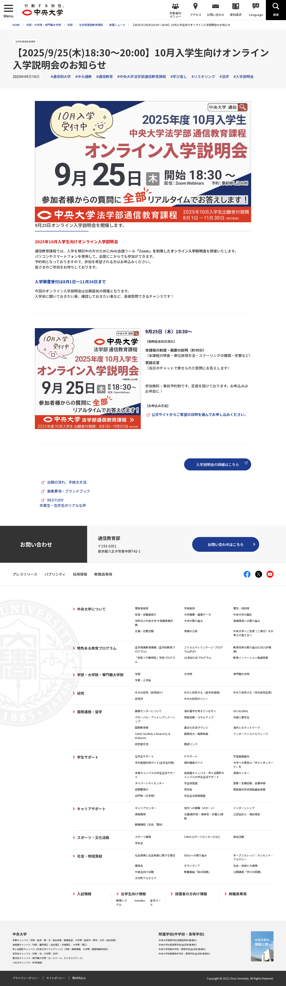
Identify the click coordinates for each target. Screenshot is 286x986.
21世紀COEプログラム (197, 657)
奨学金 (188, 789)
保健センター (241, 773)
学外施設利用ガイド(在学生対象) (154, 762)
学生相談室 (191, 783)
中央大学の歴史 (242, 614)
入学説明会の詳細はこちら (217, 464)
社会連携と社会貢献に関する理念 (155, 855)
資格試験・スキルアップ (199, 717)
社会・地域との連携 (245, 865)
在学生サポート (144, 756)
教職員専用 (238, 894)
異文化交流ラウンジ (196, 727)
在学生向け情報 (133, 894)
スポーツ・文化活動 (93, 837)
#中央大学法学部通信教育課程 (141, 76)
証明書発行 (141, 789)
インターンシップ (243, 808)
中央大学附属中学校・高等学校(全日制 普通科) (182, 949)
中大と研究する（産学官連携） (203, 692)
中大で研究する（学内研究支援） (253, 692)
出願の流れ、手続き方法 (66, 482)
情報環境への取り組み (246, 621)
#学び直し (178, 76)
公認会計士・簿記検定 (246, 814)
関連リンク (191, 744)
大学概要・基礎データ (197, 614)
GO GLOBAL (240, 711)
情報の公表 (191, 631)
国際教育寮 (141, 727)
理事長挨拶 (141, 608)
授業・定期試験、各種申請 (249, 783)
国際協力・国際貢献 (196, 734)
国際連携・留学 (89, 711)
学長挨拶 (189, 608)
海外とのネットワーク (246, 727)
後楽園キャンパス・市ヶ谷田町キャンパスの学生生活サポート (204, 775)
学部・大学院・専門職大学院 (100, 674)
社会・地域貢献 (89, 856)
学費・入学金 (143, 680)
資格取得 (140, 814)
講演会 (139, 865)
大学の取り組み (193, 621)
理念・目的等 (241, 608)
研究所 (139, 699)
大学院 (188, 674)
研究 (80, 693)
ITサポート (191, 756)
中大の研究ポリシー (196, 699)
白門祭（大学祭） (145, 795)
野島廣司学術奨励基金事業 (249, 789)
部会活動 (238, 837)
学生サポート (88, 757)
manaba (140, 900)
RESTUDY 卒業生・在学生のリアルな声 (63, 502)
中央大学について (91, 609)
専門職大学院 (241, 674)
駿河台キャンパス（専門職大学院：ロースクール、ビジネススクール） (48, 958)
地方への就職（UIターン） (200, 808)
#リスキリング (203, 76)
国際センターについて (148, 711)
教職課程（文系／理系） (149, 824)
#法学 (224, 76)
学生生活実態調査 (195, 795)
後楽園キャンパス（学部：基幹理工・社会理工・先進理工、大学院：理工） (50, 944)
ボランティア (192, 865)
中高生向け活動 (144, 872)
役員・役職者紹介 (145, 614)
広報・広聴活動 (144, 631)
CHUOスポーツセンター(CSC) (202, 837)
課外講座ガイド (193, 762)
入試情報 (84, 894)
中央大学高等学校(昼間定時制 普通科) (178, 940)
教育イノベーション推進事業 (250, 657)
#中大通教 (83, 76)
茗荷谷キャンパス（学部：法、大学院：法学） (36, 953)
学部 (137, 674)
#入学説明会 (243, 76)
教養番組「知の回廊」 (197, 872)
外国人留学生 (241, 717)
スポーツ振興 (143, 837)
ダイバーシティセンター (149, 783)
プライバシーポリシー (26, 978)
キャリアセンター (145, 808)
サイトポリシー (55, 978)
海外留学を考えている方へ (200, 711)
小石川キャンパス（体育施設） (28, 962)
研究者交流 (141, 744)
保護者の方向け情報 (191, 894)
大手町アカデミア (145, 878)
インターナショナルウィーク (250, 734)
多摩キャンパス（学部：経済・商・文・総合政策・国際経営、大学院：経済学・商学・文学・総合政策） (65, 940)
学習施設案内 (241, 756)
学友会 (139, 843)
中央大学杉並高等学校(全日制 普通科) (178, 944)
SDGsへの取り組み (195, 855)
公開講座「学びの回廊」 (248, 872)
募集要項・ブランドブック (68, 491)
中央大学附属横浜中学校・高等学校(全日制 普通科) (184, 953)
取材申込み (79, 978)
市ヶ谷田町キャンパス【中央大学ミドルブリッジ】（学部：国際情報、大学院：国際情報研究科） (61, 949)
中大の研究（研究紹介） (149, 692)
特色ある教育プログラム (96, 648)
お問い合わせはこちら (226, 544)
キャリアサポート (91, 808)
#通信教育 (104, 76)
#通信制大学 (61, 76)
